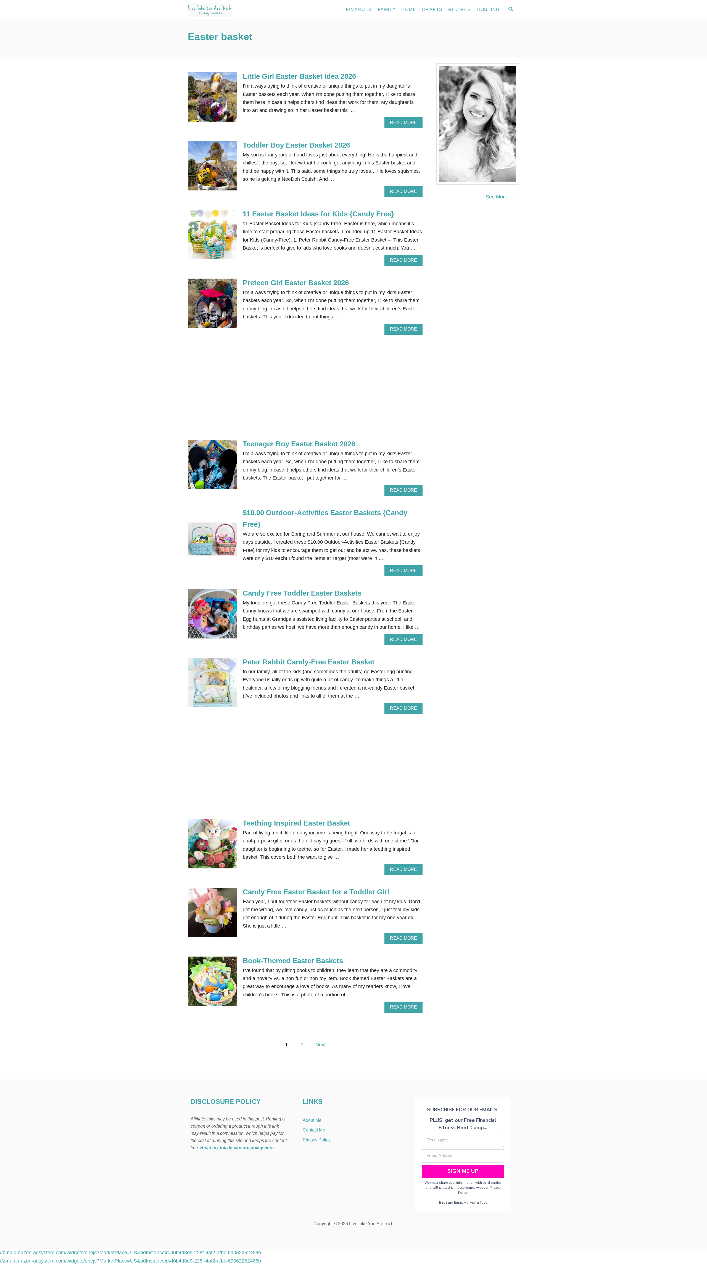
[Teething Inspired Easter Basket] (212, 846)
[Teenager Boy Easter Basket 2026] (212, 467)
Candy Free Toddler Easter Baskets (302, 593)
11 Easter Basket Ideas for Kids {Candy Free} (318, 214)
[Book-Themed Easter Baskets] (212, 984)
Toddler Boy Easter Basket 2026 (296, 145)
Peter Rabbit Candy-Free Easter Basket (308, 662)
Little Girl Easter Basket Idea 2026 (299, 76)
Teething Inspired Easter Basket (296, 823)
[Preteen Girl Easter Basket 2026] (212, 306)
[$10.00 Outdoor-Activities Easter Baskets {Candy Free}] (212, 541)
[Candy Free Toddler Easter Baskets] (212, 616)
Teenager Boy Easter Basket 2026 (299, 444)
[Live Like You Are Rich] (237, 9)
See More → (500, 197)
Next (320, 1044)
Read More (405, 124)
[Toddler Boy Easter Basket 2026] (212, 168)
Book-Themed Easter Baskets (293, 961)
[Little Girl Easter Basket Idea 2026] (212, 99)
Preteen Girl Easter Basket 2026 (296, 283)
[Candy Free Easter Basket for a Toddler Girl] (212, 915)
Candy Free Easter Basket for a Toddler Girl (316, 892)
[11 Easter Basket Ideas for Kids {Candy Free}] (212, 237)
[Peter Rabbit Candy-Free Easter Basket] (212, 685)
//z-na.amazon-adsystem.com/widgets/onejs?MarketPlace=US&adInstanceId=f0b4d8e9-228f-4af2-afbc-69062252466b (130, 1252)
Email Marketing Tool (470, 1202)
